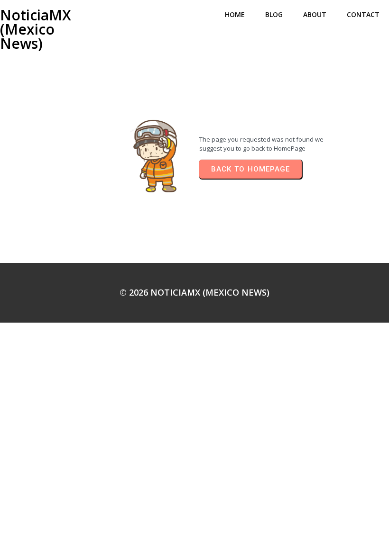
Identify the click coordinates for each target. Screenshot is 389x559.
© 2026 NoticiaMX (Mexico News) (194, 292)
